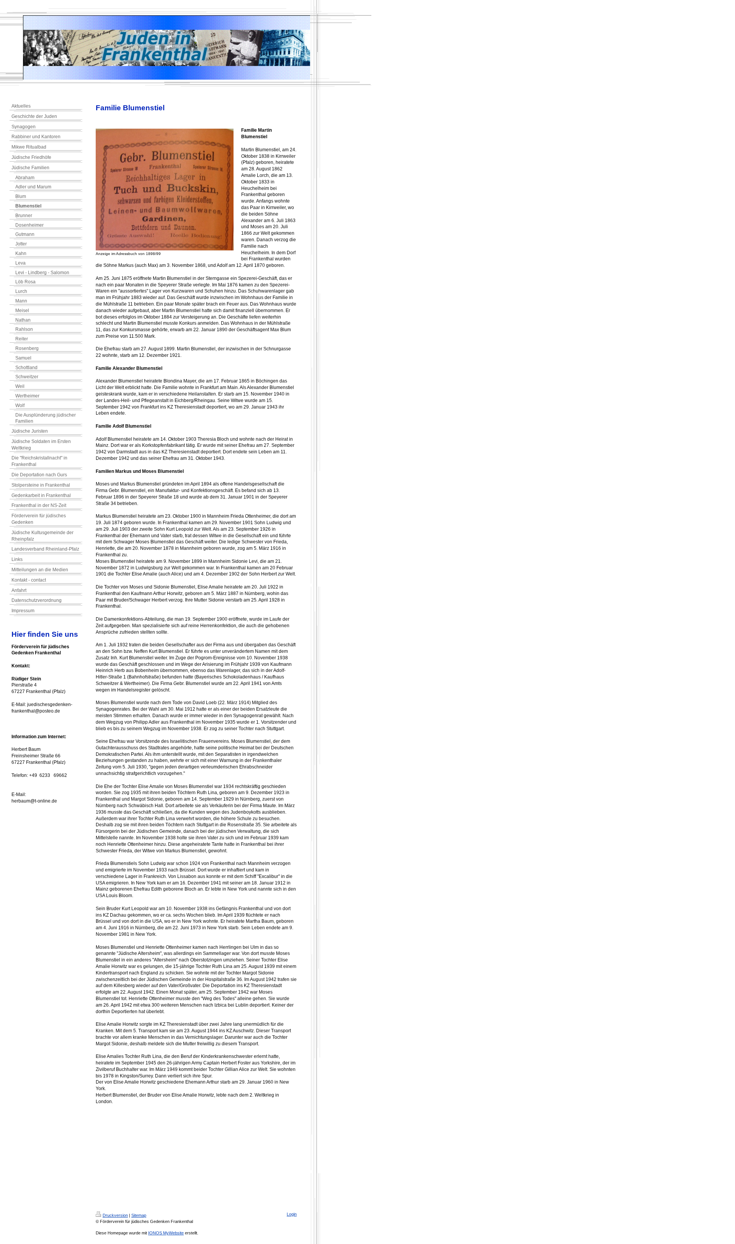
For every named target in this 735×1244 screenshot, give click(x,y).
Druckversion (115, 1215)
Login (292, 1214)
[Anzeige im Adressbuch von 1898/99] (165, 189)
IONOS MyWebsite (166, 1233)
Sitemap (138, 1215)
